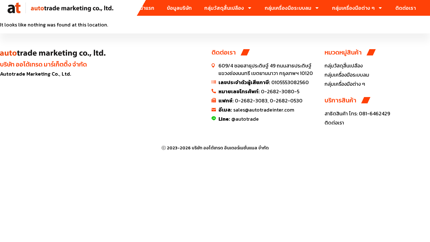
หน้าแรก (145, 8)
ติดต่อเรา (405, 8)
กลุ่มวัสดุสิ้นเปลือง (224, 8)
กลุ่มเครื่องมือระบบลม (288, 8)
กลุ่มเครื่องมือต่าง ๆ (353, 8)
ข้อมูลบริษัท (179, 8)
